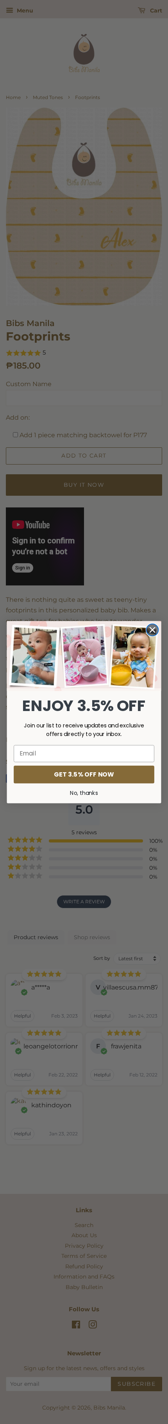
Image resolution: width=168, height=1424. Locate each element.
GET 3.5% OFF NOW (84, 774)
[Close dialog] (153, 630)
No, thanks (84, 793)
